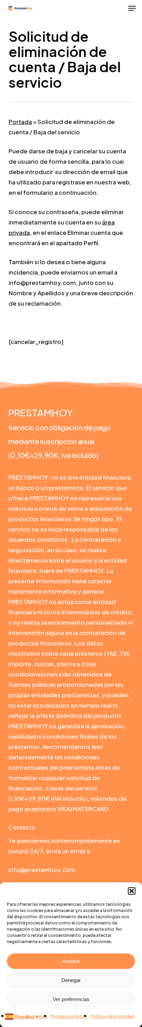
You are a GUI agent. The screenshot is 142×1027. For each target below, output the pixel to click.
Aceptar (71, 961)
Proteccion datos (69, 1016)
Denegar (71, 980)
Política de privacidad (112, 1016)
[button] (131, 890)
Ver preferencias (71, 999)
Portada (20, 121)
